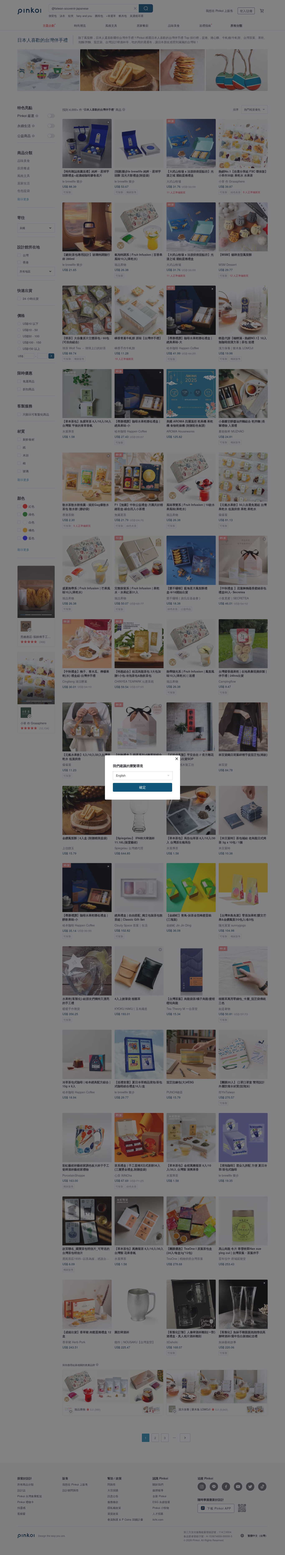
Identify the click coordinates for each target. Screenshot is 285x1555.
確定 (142, 787)
